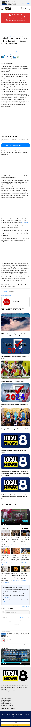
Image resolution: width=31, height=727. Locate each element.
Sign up (27, 606)
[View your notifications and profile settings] (28, 617)
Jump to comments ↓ (6, 295)
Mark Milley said (25, 222)
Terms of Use (11, 685)
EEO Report (4, 685)
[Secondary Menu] (3, 8)
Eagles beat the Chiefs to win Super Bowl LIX (12, 381)
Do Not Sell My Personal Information (10, 691)
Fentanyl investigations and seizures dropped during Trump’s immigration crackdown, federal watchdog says (14, 496)
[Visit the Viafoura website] (26, 645)
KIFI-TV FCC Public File (18, 687)
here (4, 601)
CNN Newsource (6, 52)
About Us (9, 687)
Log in (23, 606)
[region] (15, 626)
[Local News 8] (10, 8)
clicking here (6, 597)
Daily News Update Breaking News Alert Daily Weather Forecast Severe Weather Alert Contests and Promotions (7, 702)
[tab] (5, 617)
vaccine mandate (15, 70)
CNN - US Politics (15, 289)
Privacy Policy (18, 685)
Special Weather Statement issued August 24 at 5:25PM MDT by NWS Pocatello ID (15, 19)
